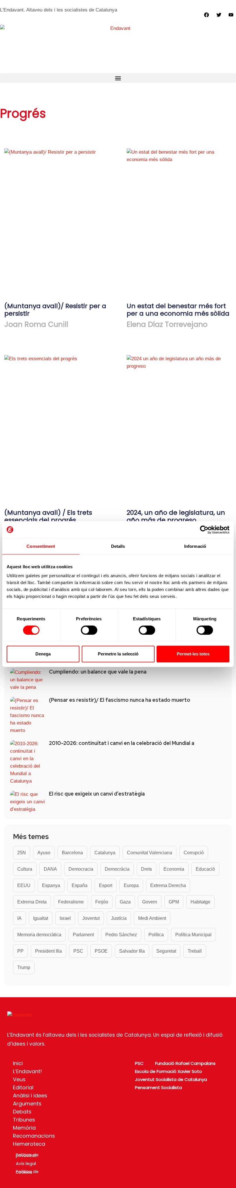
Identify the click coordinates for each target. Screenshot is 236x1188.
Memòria (24, 1127)
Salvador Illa (132, 951)
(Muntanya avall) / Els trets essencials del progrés (48, 516)
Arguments (27, 1103)
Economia (173, 869)
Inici (18, 1063)
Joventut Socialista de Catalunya (171, 1079)
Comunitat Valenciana (149, 852)
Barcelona (72, 852)
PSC (78, 951)
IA (19, 918)
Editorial (23, 1087)
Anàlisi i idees (30, 1095)
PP (20, 951)
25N (21, 852)
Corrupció (194, 852)
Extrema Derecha (168, 885)
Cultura (24, 869)
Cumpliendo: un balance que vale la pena (97, 672)
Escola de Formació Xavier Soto (168, 1071)
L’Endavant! (27, 1071)
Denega (43, 653)
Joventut (91, 918)
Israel (65, 918)
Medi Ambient (152, 918)
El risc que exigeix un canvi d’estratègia (97, 794)
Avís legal (26, 1163)
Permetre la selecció (118, 653)
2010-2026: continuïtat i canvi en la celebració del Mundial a (121, 743)
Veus (19, 1079)
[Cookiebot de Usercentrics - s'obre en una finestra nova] (204, 529)
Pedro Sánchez (121, 934)
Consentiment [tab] (40, 546)
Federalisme (71, 901)
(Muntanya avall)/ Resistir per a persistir (55, 310)
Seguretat (166, 951)
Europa (131, 885)
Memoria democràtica (39, 934)
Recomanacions (34, 1135)
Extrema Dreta (32, 901)
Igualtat (40, 918)
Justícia (119, 918)
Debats (22, 1111)
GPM (174, 901)
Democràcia (117, 869)
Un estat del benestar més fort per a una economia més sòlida (178, 310)
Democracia (80, 869)
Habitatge (200, 901)
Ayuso (43, 852)
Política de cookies (27, 1171)
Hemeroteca (29, 1143)
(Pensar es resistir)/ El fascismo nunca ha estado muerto (119, 700)
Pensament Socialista (158, 1087)
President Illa (48, 951)
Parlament (83, 934)
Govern (149, 901)
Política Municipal (193, 934)
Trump (23, 967)
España (79, 885)
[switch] (89, 630)
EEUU (24, 885)
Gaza (125, 901)
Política (156, 934)
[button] (118, 78)
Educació (205, 869)
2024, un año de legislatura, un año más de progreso (176, 516)
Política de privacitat (27, 1155)
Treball (195, 951)
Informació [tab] (195, 546)
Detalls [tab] (118, 546)
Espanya (51, 885)
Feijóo (101, 901)
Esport (105, 885)
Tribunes (24, 1119)
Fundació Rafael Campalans (185, 1063)
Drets (146, 869)
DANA (50, 869)
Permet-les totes (193, 653)
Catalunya (104, 852)
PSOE (101, 951)
